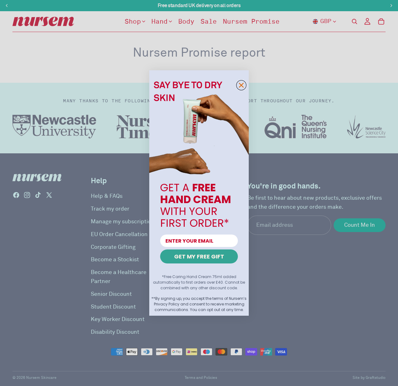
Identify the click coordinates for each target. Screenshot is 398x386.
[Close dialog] (241, 85)
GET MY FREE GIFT (199, 256)
